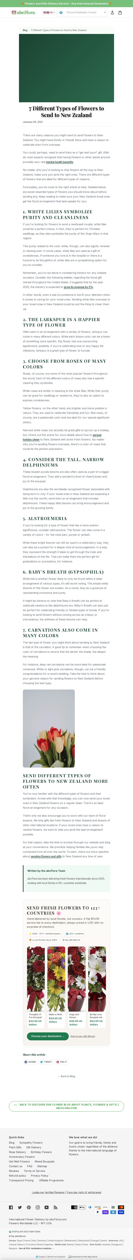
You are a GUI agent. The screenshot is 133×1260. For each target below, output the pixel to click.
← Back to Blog (66, 1076)
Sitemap (42, 1166)
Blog (25, 30)
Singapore (117, 1244)
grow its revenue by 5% (78, 287)
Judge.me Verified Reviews (48, 1192)
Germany (42, 1240)
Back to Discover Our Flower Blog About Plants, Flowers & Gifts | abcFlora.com (69, 1106)
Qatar (78, 1244)
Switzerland (83, 1240)
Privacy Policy (39, 1175)
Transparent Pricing (21, 1180)
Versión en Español (56, 1256)
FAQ (29, 1166)
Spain (19, 1240)
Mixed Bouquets (44, 1161)
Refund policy (17, 1175)
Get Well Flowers (19, 1161)
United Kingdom (55, 1240)
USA (121, 1240)
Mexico (21, 1244)
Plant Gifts (15, 1147)
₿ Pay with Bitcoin (17, 1236)
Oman (85, 1244)
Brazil (40, 1244)
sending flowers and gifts (46, 856)
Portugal (95, 1240)
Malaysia (13, 1248)
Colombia (31, 1244)
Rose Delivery (17, 1152)
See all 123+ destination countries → (36, 1248)
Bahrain (70, 1244)
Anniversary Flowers (22, 1156)
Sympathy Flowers (30, 1142)
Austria (104, 1240)
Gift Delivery (33, 1147)
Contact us (15, 1166)
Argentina (48, 1244)
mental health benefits (59, 162)
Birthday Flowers (41, 1152)
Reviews (14, 1171)
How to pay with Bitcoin (82, 1036)
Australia (106, 1244)
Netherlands (71, 1240)
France (27, 1240)
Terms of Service (34, 1171)
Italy (34, 1240)
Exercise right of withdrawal (84, 1192)
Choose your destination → (48, 1036)
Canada (12, 1244)
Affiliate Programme (51, 1180)
